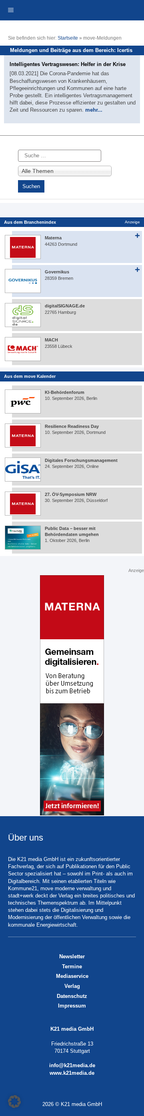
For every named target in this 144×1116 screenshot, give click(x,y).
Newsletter (72, 956)
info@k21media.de (72, 1065)
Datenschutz (72, 996)
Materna (53, 237)
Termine (72, 966)
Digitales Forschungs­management (81, 460)
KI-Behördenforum (64, 392)
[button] (14, 1101)
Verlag (72, 986)
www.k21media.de (72, 1073)
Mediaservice (72, 976)
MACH (51, 339)
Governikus (57, 271)
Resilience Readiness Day (72, 426)
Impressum (72, 1006)
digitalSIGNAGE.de (65, 305)
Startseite (68, 38)
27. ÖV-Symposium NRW (70, 494)
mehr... (93, 110)
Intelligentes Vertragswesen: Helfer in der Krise (68, 64)
